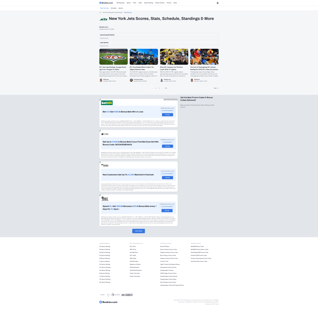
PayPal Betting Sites (136, 270)
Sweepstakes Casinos (166, 270)
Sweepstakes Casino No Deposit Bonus (172, 285)
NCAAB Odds (134, 261)
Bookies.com (103, 27)
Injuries (120, 8)
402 (166, 88)
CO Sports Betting (104, 267)
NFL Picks (133, 246)
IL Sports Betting (104, 261)
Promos (169, 3)
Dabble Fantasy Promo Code (169, 252)
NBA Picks (133, 249)
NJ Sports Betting (104, 252)
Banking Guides (134, 267)
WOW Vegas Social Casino (168, 273)
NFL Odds (133, 255)
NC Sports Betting (104, 282)
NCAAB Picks (134, 252)
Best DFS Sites (164, 246)
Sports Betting (148, 3)
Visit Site (167, 114)
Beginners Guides (135, 264)
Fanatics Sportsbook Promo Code (201, 258)
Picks (134, 3)
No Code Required (167, 110)
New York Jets (104, 8)
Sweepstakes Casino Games (168, 276)
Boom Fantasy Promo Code (168, 249)
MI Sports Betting (104, 258)
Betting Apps (120, 3)
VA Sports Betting (104, 270)
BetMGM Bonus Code (197, 246)
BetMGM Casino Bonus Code (199, 249)
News (175, 3)
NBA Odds (133, 258)
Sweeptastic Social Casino (168, 267)
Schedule (113, 8)
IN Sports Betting (104, 273)
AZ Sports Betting (104, 264)
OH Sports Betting (104, 279)
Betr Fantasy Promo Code (168, 255)
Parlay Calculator (135, 276)
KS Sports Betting (104, 249)
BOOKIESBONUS (167, 142)
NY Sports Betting (104, 246)
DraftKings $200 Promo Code (199, 252)
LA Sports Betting (104, 276)
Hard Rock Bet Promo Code (199, 261)
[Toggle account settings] (218, 3)
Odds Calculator (135, 273)
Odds (140, 3)
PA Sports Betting (104, 255)
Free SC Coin (164, 261)
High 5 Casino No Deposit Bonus (170, 264)
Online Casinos (159, 3)
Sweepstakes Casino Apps (168, 279)
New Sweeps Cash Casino (168, 282)
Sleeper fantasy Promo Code (169, 258)
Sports (129, 3)
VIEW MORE (138, 231)
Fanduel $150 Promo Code (199, 255)
